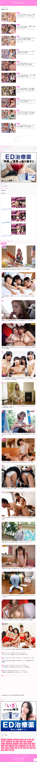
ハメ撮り (25, 743)
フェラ (6, 745)
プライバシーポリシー (11, 755)
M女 (30, 739)
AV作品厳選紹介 (16, 739)
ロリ (24, 54)
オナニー (17, 741)
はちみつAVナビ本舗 (18, 3)
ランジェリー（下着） (22, 745)
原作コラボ (30, 54)
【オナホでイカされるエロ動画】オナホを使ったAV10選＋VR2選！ (15, 654)
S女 (4, 741)
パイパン (2, 745)
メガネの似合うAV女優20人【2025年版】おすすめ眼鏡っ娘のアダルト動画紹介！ (18, 619)
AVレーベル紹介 (10, 739)
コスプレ (24, 741)
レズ (27, 745)
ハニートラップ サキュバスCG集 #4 (6, 235)
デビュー (21, 743)
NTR (33, 739)
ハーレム (27, 17)
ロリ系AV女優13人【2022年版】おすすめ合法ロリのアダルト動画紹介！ (16, 666)
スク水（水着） (30, 741)
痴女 (33, 54)
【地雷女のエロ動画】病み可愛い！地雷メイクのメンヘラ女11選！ (15, 672)
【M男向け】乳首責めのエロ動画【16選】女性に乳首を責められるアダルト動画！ (18, 462)
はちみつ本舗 (3, 209)
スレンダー (3, 743)
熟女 (19, 92)
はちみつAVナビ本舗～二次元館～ (24, 755)
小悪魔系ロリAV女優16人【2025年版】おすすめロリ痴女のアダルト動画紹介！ (17, 568)
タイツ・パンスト (15, 743)
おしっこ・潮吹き (8, 741)
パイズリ (24, 40)
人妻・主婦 (29, 91)
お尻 (13, 741)
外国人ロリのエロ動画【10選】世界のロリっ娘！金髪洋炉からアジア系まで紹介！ (18, 320)
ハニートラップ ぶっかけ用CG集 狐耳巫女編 (7, 222)
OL (1, 741)
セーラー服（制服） (9, 743)
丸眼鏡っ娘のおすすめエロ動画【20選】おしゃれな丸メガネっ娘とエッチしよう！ (18, 542)
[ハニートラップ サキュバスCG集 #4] (18, 229)
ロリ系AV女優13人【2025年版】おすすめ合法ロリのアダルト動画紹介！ (16, 269)
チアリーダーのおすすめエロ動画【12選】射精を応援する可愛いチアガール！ (17, 649)
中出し (30, 17)
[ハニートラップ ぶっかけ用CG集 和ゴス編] (18, 202)
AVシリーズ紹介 (3, 739)
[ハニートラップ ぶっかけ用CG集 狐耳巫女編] (18, 216)
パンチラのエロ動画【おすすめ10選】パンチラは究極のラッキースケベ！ (16, 488)
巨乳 (21, 42)
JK (27, 739)
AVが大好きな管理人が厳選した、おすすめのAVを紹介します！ (18, 757)
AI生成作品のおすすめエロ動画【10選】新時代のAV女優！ (13, 695)
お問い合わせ (17, 755)
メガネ (27, 40)
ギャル (24, 17)
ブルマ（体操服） (11, 745)
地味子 (19, 42)
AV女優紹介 (21, 739)
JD (25, 739)
